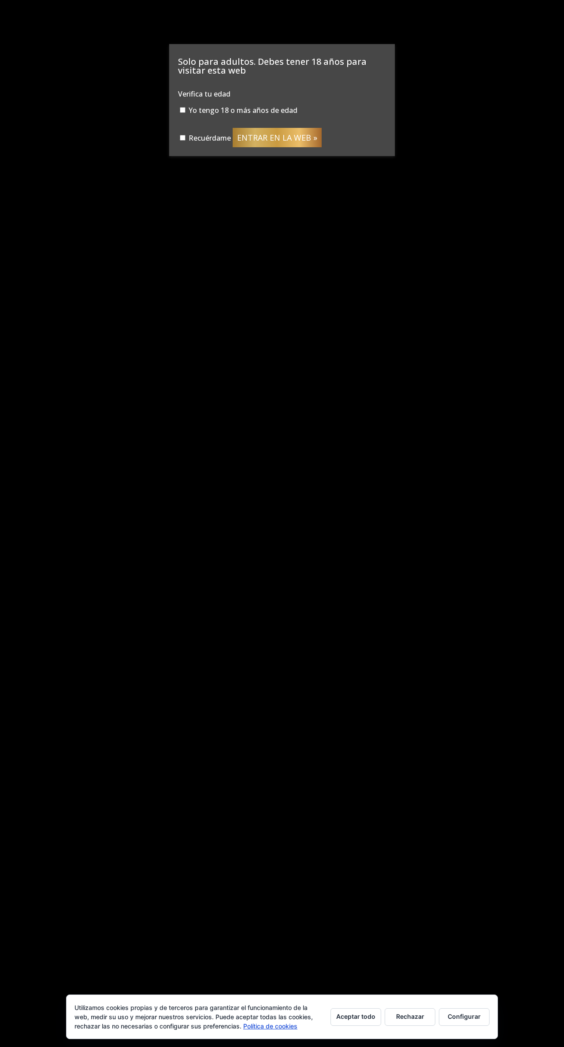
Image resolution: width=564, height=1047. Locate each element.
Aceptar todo (355, 1016)
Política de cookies (270, 1026)
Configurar (464, 1016)
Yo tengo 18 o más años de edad (242, 110)
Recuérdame (209, 138)
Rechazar (410, 1016)
